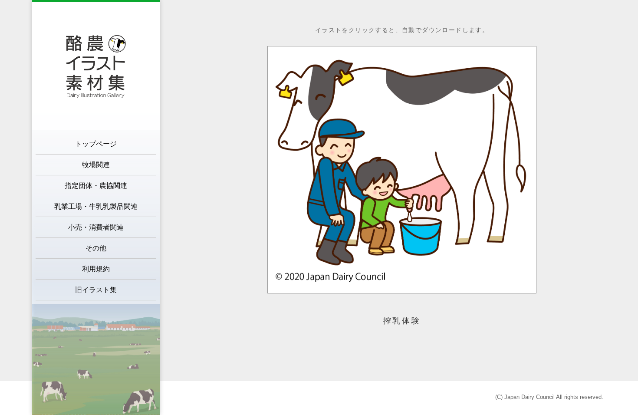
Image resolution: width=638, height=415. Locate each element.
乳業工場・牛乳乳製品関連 (96, 206)
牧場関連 (96, 164)
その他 (96, 248)
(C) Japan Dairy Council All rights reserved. (549, 397)
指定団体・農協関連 (96, 185)
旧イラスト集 (96, 289)
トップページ (96, 144)
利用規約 (96, 269)
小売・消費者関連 (96, 227)
